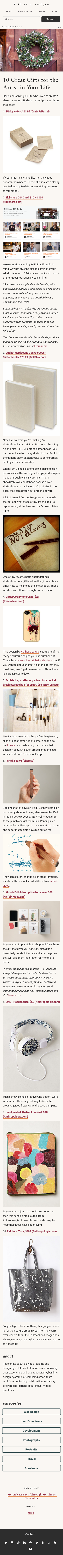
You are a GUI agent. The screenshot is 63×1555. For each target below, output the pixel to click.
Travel (31, 1458)
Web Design (31, 1411)
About (42, 11)
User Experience (31, 1421)
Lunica (11, 745)
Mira (31, 1512)
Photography (31, 1440)
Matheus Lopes (30, 651)
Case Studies (25, 11)
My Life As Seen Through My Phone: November (32, 1496)
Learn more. (41, 346)
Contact (30, 1534)
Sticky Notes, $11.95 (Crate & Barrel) (28, 111)
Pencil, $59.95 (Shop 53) (20, 760)
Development (31, 1430)
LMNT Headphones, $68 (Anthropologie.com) (33, 1001)
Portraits (31, 1449)
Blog (54, 11)
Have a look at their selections (35, 660)
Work (9, 11)
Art (59, 27)
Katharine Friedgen (32, 4)
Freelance (31, 1468)
